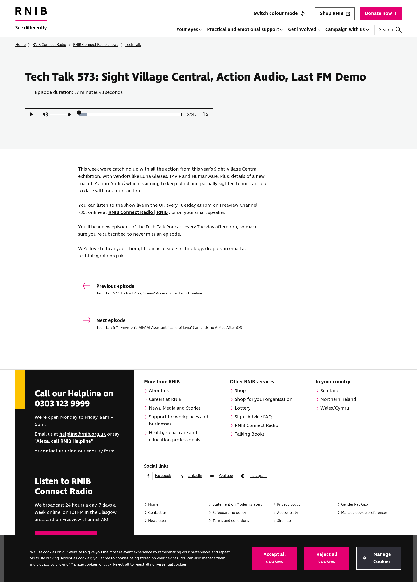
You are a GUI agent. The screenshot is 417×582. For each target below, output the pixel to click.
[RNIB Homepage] (31, 22)
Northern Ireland (338, 399)
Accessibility (287, 512)
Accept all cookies (275, 558)
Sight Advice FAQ (253, 417)
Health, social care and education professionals (174, 436)
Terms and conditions (231, 520)
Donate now (378, 13)
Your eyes (187, 30)
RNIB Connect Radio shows (95, 44)
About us (159, 391)
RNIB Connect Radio (49, 44)
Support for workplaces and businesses (178, 420)
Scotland (330, 391)
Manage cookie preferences (364, 512)
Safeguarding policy (229, 512)
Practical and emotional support (243, 30)
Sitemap (284, 520)
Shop (240, 391)
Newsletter (157, 520)
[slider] (60, 114)
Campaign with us (345, 30)
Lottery (242, 408)
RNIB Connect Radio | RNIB (138, 212)
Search (386, 30)
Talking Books (249, 434)
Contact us (157, 512)
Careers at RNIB (165, 399)
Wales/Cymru (334, 408)
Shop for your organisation (263, 399)
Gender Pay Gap (354, 504)
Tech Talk (133, 44)
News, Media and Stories (175, 408)
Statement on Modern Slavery (238, 504)
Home (20, 44)
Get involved (303, 30)
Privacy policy (288, 504)
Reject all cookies (326, 558)
